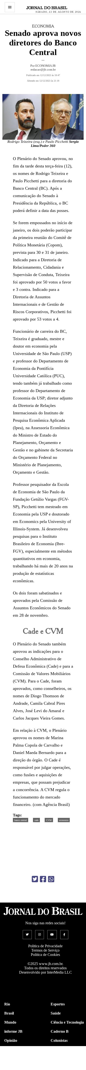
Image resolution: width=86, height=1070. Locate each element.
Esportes (58, 1004)
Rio (7, 1004)
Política (10, 1050)
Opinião (10, 1040)
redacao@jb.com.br (43, 69)
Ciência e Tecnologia (67, 1022)
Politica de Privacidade (45, 946)
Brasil (9, 1013)
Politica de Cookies (45, 955)
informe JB (13, 1031)
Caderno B (60, 1031)
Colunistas (59, 1040)
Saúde (56, 1013)
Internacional (15, 1059)
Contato (10, 1068)
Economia (59, 1050)
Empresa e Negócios (67, 1059)
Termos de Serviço (45, 950)
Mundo (10, 1022)
